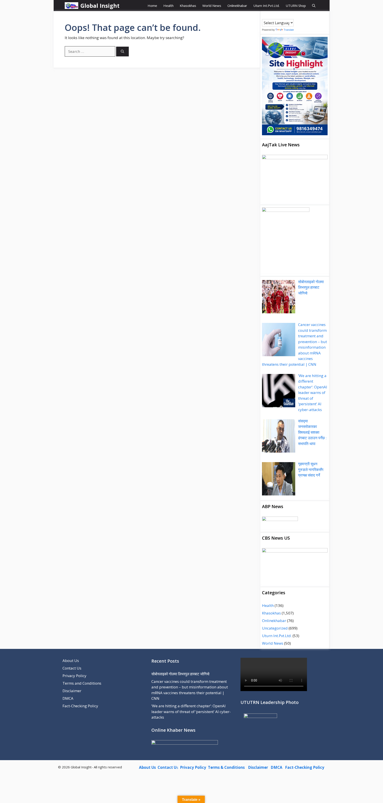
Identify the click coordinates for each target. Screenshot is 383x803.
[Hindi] (277, 16)
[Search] (122, 52)
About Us (71, 660)
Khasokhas (188, 5)
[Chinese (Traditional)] (268, 16)
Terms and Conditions (82, 683)
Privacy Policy (74, 675)
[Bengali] (264, 16)
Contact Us (72, 668)
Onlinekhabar (237, 5)
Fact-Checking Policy (80, 705)
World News (211, 5)
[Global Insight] (71, 5)
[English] (273, 16)
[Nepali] (282, 16)
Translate (289, 29)
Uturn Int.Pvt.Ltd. (266, 5)
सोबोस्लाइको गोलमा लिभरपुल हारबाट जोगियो (180, 673)
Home (152, 5)
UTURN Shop (296, 5)
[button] (314, 5)
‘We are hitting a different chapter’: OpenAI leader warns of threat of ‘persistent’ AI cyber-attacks (191, 711)
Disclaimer (72, 690)
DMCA (68, 698)
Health (168, 5)
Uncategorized (275, 628)
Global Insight (99, 5)
